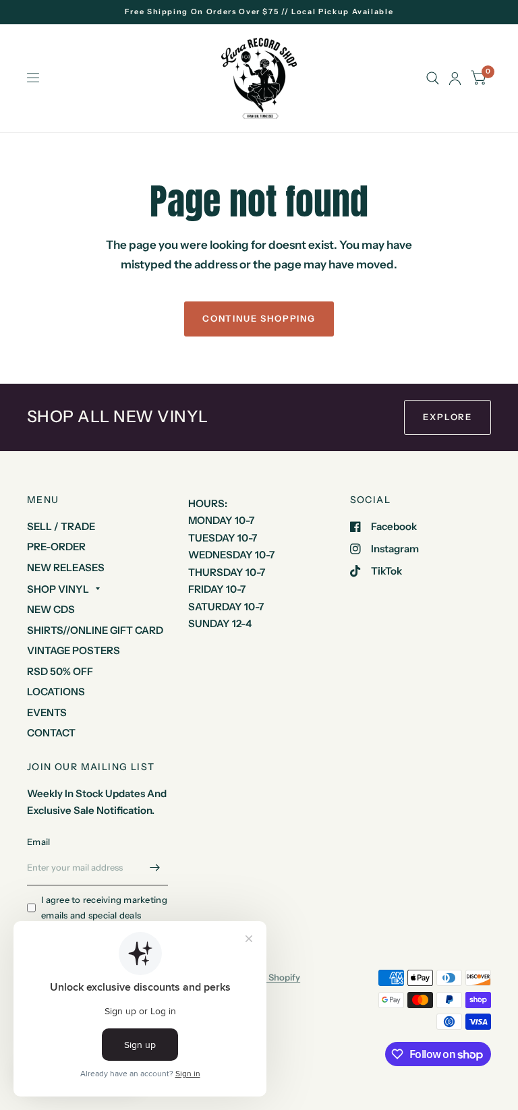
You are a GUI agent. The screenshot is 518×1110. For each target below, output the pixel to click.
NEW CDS (51, 609)
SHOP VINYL (58, 589)
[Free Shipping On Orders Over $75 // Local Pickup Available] (259, 11)
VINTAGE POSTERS (73, 650)
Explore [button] (447, 416)
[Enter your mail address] (154, 867)
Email (38, 841)
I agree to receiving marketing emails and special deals (104, 907)
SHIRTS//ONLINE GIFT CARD (95, 630)
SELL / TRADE (61, 526)
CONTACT (51, 732)
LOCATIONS (56, 691)
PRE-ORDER (56, 546)
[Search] (433, 78)
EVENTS (47, 712)
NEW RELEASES (66, 567)
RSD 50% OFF (60, 671)
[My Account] (455, 78)
